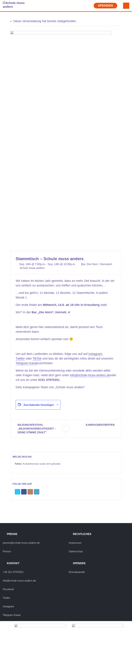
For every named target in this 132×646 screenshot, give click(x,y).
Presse (7, 551)
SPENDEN (105, 5)
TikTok (37, 358)
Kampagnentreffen (100, 424)
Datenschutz (76, 551)
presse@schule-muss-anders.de (21, 542)
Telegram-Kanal (26, 363)
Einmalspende (77, 572)
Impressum (75, 542)
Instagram (95, 354)
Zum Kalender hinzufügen (39, 404)
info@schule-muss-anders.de (90, 375)
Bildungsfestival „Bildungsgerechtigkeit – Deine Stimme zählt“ (37, 428)
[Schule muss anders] (14, 5)
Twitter (20, 358)
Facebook (8, 589)
